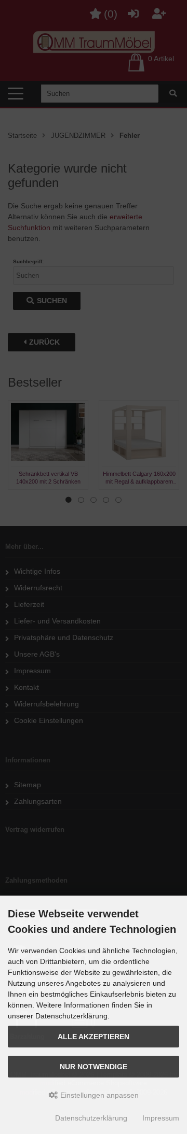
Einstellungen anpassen (98, 1095)
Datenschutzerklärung (91, 1118)
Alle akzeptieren (93, 1036)
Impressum (160, 1118)
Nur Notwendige (93, 1066)
